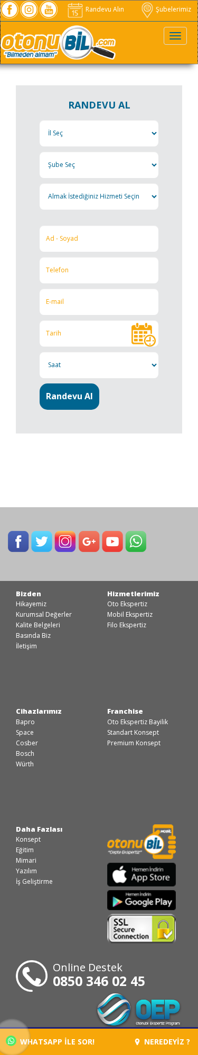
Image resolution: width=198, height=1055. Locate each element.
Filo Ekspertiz (126, 624)
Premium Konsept (134, 742)
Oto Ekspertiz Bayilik (137, 721)
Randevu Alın (104, 9)
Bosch (25, 753)
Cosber (27, 742)
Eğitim (25, 849)
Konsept (28, 839)
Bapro (25, 721)
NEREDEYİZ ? (166, 1042)
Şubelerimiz (172, 9)
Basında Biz (33, 635)
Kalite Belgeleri (38, 624)
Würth (25, 764)
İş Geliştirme (34, 881)
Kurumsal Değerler (44, 614)
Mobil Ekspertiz (130, 614)
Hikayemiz (31, 603)
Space (25, 732)
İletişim (26, 646)
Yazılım (26, 870)
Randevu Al (69, 396)
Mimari (26, 860)
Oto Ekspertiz (127, 603)
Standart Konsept (133, 732)
